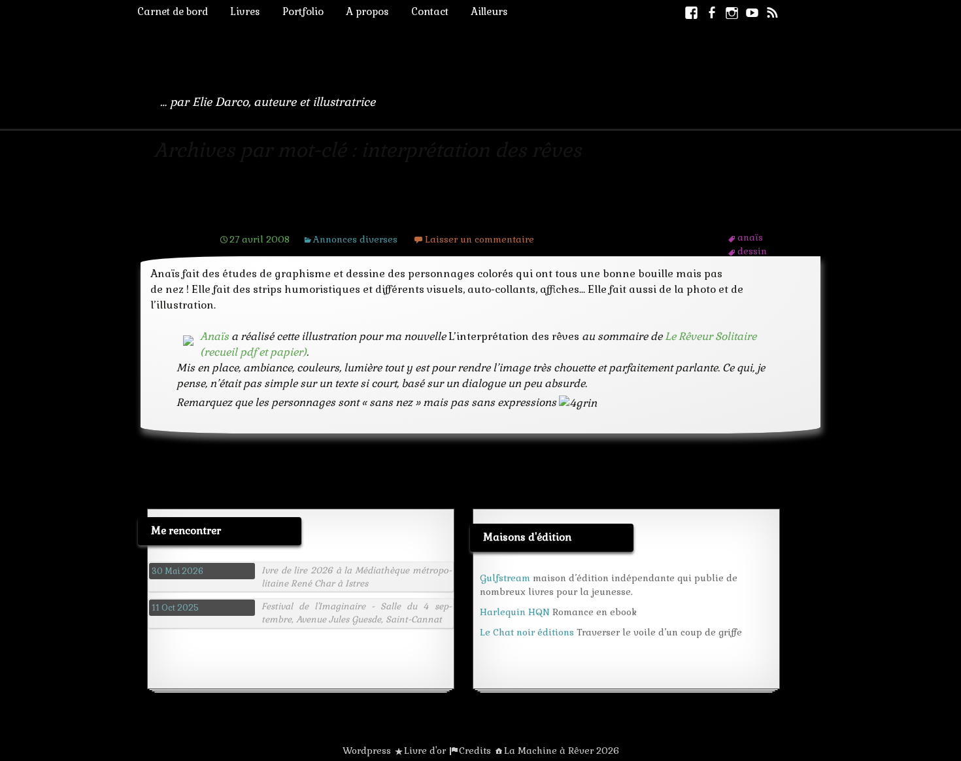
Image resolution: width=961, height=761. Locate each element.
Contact (429, 11)
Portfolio (303, 11)
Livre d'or (425, 750)
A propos (367, 11)
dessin (752, 251)
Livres (245, 11)
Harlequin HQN (515, 612)
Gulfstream (505, 578)
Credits (475, 750)
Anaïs (242, 214)
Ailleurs (489, 11)
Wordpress (367, 750)
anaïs (750, 237)
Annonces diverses (355, 239)
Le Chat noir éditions (527, 632)
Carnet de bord (172, 11)
